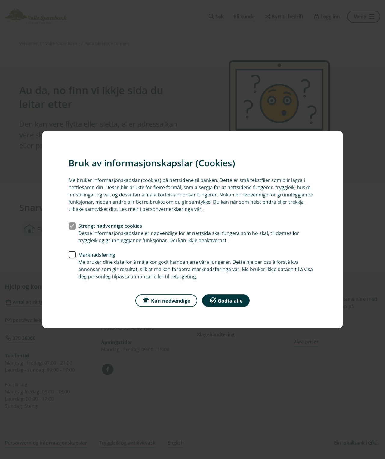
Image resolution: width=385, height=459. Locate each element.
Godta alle (230, 300)
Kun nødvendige (170, 300)
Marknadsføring (96, 254)
